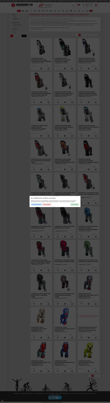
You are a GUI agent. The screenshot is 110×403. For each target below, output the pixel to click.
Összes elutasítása (46, 204)
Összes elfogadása (74, 204)
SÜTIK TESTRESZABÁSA (36, 204)
